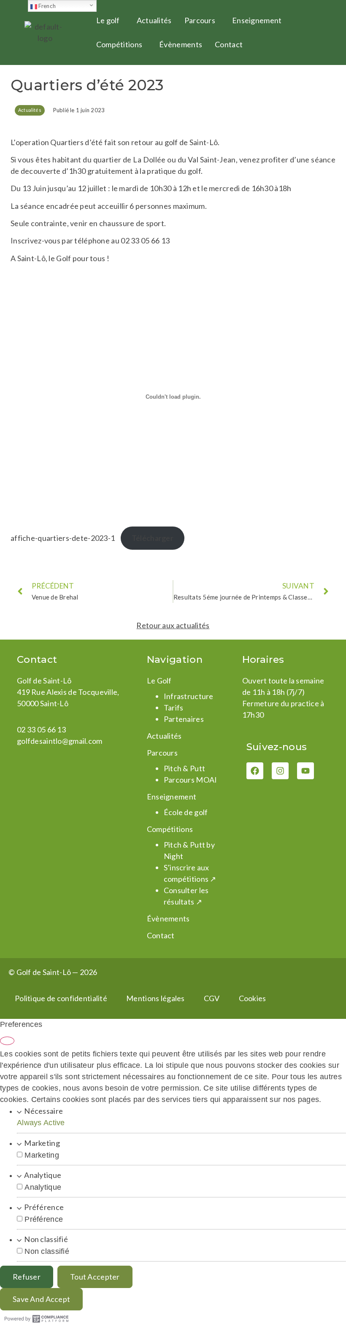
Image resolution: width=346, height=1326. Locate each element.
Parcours (199, 20)
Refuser (27, 1276)
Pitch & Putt (184, 768)
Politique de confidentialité (61, 998)
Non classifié (46, 1239)
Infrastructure (189, 696)
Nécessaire (43, 1110)
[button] (110, 20)
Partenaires (184, 719)
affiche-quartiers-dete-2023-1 (63, 538)
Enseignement (256, 20)
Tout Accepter (95, 1276)
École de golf (186, 812)
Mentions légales (155, 998)
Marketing (42, 1143)
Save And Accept (41, 1299)
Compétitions (119, 44)
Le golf (108, 20)
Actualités (154, 20)
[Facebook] (254, 770)
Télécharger (152, 538)
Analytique (42, 1175)
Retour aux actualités (172, 625)
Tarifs (174, 707)
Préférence (44, 1207)
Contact (229, 44)
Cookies (252, 998)
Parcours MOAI (190, 779)
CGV (212, 998)
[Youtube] (305, 770)
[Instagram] (280, 770)
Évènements (180, 44)
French (46, 6)
